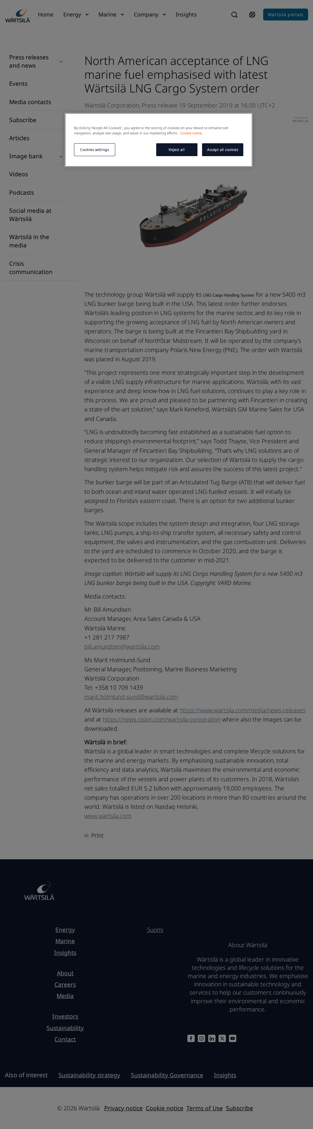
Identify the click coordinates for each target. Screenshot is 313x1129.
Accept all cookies (222, 149)
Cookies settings (94, 149)
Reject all (177, 149)
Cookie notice (191, 133)
